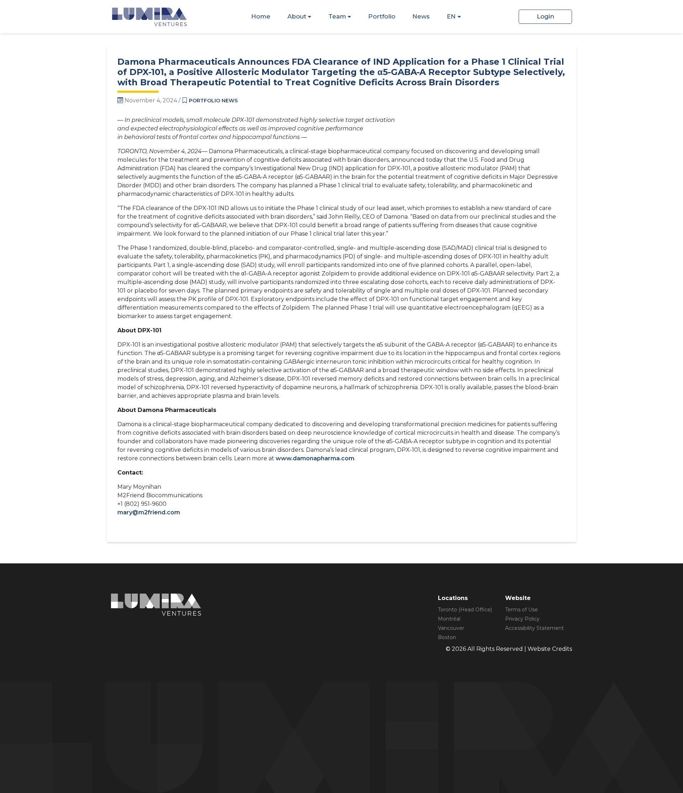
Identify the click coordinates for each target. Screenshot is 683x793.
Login (545, 16)
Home (260, 16)
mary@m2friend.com (148, 512)
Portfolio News (213, 100)
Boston (447, 637)
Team (337, 16)
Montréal (449, 619)
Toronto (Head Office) (465, 609)
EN (451, 16)
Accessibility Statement (534, 628)
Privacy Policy (522, 619)
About (296, 16)
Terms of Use (521, 609)
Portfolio (381, 16)
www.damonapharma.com (315, 458)
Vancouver (451, 628)
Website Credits (550, 648)
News (421, 16)
